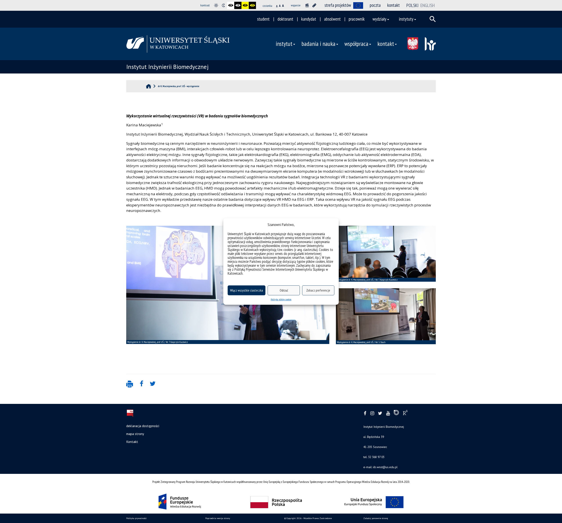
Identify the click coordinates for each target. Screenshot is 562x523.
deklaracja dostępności (142, 426)
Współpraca (356, 44)
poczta (375, 5)
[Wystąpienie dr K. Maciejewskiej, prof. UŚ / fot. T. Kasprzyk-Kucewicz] (386, 254)
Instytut (284, 44)
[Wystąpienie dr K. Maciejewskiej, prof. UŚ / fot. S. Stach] (386, 316)
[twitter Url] (380, 413)
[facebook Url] (365, 413)
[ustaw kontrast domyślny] (216, 5)
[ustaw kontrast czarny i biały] (230, 5)
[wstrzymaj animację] (307, 5)
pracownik (357, 19)
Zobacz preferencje (318, 290)
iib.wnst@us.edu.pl (385, 467)
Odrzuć (284, 290)
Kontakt (385, 44)
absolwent (332, 19)
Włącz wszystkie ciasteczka (246, 290)
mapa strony (135, 434)
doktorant (285, 19)
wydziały (379, 19)
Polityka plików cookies (281, 299)
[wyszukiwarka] (433, 19)
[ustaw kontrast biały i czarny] (237, 5)
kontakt (393, 5)
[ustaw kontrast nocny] (223, 5)
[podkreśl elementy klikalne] (314, 5)
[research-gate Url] (405, 413)
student (263, 19)
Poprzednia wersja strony (217, 518)
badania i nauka (318, 44)
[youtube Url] (388, 413)
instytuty (406, 19)
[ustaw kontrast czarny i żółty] (245, 5)
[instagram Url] (372, 413)
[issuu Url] (396, 413)
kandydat (308, 19)
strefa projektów (337, 5)
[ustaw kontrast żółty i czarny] (252, 5)
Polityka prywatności (136, 518)
